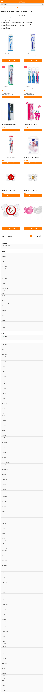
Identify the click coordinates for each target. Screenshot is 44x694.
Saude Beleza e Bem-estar (7, 53)
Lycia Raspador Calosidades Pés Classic (9, 124)
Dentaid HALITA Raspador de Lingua (8, 55)
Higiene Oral (26, 123)
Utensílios (4, 123)
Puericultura (4, 188)
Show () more (6, 338)
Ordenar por (21, 17)
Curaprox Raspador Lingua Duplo (30, 88)
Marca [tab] (2, 333)
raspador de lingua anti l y (5, 27)
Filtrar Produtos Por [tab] (6, 240)
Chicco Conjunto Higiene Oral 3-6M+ (30, 124)
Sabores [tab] (3, 251)
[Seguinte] (42, 236)
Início (2, 7)
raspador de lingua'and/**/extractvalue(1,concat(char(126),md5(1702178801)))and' (16, 22)
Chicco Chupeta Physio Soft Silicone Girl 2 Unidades (33, 223)
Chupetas (26, 221)
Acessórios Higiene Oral (7, 86)
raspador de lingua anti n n (5, 28)
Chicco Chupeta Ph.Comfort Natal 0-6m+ (32, 190)
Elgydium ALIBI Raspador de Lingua (30, 55)
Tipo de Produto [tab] (4, 342)
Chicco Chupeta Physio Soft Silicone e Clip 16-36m (33, 157)
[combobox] (22, 4)
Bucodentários (27, 53)
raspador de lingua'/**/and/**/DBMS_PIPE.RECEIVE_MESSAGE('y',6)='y (14, 25)
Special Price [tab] (4, 243)
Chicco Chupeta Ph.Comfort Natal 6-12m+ (10, 223)
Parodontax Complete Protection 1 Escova (10, 157)
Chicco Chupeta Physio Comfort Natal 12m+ (10, 190)
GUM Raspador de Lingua (6, 88)
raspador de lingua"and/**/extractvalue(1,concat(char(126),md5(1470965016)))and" (16, 24)
